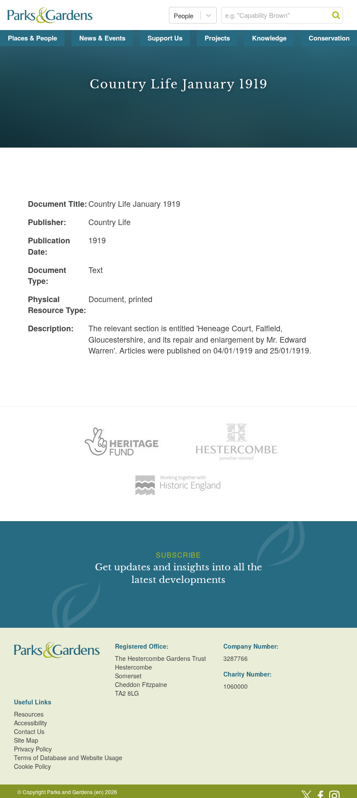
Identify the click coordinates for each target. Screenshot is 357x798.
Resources (29, 714)
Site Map (26, 740)
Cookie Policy (32, 766)
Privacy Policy (33, 748)
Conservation (329, 38)
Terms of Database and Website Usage (68, 757)
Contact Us (29, 731)
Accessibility (30, 722)
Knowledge (269, 38)
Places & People (32, 38)
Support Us (165, 38)
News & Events (102, 38)
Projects (217, 38)
